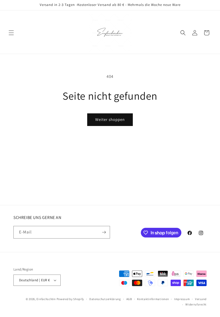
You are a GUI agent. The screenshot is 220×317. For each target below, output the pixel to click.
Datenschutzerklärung (105, 299)
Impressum (182, 299)
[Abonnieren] (104, 232)
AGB (129, 299)
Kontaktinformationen (153, 299)
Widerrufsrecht (196, 304)
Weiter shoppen (110, 119)
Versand (201, 299)
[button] (11, 33)
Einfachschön (46, 299)
